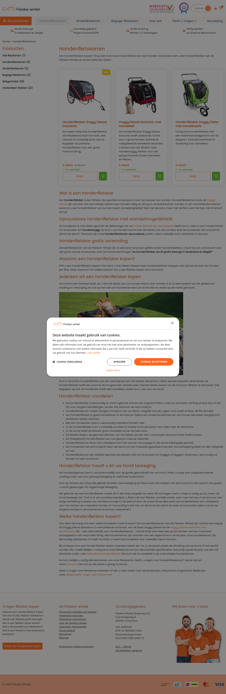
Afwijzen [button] (119, 361)
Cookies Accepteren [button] (153, 361)
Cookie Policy (113, 370)
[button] (67, 362)
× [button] (172, 323)
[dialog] (113, 347)
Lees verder (93, 352)
